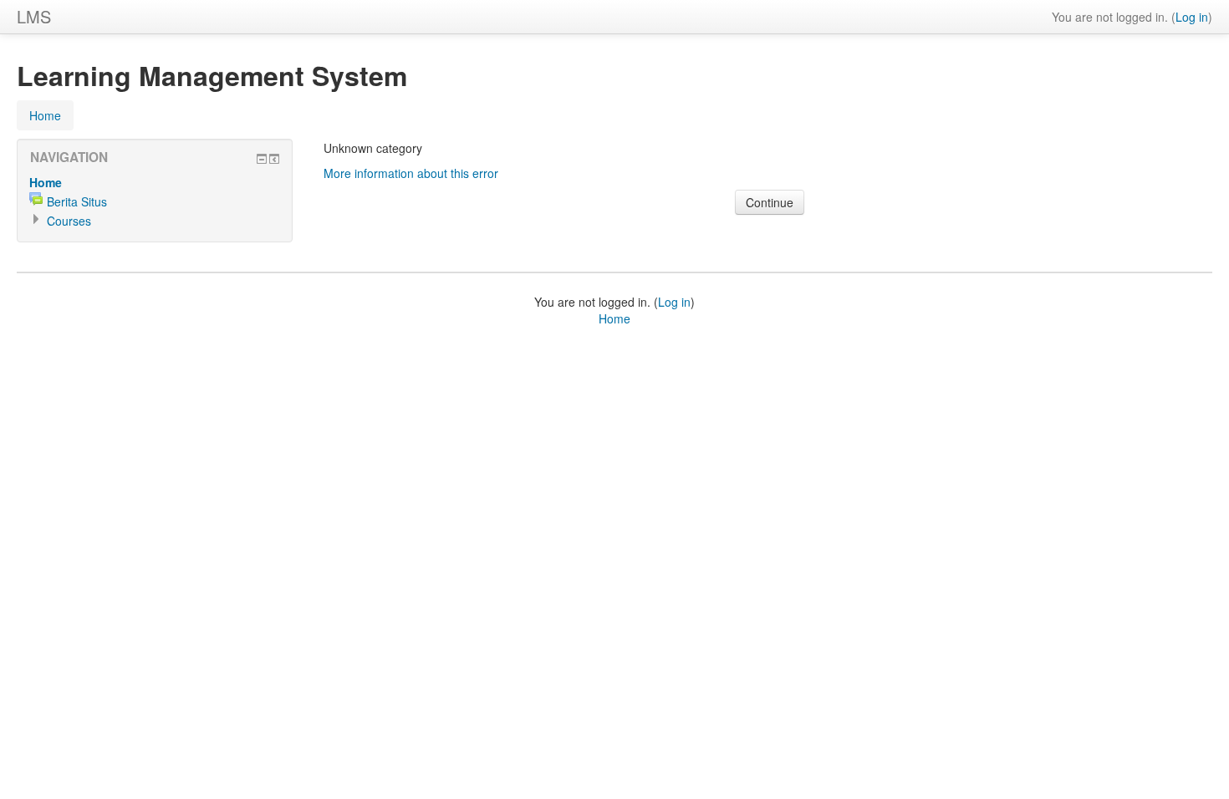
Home (45, 115)
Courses (69, 220)
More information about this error (411, 173)
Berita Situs (77, 201)
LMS (34, 16)
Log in (1191, 16)
